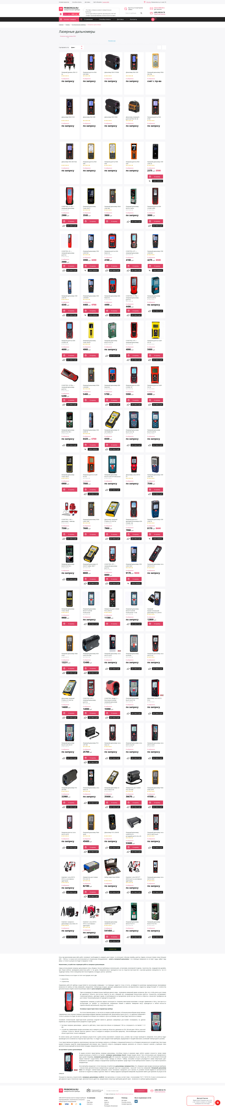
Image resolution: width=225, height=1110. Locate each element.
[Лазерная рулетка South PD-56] (155, 383)
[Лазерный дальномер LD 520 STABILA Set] (112, 785)
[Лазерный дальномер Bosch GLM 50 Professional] (112, 472)
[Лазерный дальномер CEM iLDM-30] (91, 427)
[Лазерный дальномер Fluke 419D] (69, 651)
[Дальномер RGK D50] (134, 70)
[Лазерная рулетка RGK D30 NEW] (91, 70)
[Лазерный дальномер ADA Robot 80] (112, 383)
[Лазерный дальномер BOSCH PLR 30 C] (155, 919)
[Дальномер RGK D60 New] (69, 159)
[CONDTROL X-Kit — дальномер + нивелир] (69, 517)
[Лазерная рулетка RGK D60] (91, 159)
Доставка (87, 2)
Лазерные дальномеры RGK (68, 36)
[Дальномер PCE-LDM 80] (112, 830)
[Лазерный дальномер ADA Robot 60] (112, 293)
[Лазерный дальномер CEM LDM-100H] (134, 562)
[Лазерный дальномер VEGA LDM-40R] (112, 204)
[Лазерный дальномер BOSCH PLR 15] (134, 919)
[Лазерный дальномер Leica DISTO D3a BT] (134, 740)
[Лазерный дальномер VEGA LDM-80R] (91, 383)
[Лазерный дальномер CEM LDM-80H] (91, 292)
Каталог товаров (70, 19)
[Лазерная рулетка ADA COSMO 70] (134, 383)
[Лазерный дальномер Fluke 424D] (91, 830)
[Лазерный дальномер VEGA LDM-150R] (91, 517)
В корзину (157, 176)
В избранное (65, 78)
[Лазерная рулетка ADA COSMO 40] (69, 338)
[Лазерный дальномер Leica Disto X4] (91, 785)
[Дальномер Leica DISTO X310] (155, 696)
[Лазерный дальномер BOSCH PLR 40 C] (69, 427)
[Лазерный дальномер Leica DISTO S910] (155, 875)
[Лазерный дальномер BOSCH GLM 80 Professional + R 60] (134, 604)
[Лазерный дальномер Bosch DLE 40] (134, 427)
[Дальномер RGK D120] (69, 114)
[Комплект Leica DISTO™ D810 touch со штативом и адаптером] (134, 875)
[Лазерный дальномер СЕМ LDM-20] (155, 158)
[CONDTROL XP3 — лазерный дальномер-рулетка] (112, 561)
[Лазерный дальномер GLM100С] (134, 651)
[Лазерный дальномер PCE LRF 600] (69, 785)
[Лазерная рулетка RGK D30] (134, 159)
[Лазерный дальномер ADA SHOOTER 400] (91, 651)
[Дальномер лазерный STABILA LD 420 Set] (69, 695)
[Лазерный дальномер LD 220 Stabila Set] (112, 427)
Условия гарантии (64, 2)
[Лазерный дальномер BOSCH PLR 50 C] (69, 562)
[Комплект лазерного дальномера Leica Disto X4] (69, 919)
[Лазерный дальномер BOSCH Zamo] (134, 204)
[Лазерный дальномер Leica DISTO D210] (112, 651)
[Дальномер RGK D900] (112, 114)
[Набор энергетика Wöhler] (112, 875)
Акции (106, 1100)
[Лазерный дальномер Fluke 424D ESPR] (155, 785)
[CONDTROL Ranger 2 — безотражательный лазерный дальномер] (112, 696)
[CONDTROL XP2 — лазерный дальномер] (134, 338)
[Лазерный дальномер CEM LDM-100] (155, 472)
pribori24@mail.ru (159, 7)
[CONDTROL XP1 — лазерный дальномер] (134, 249)
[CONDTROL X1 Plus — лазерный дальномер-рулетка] (134, 293)
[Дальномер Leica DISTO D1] (134, 472)
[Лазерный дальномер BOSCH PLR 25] (112, 338)
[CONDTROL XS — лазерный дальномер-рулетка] (69, 247)
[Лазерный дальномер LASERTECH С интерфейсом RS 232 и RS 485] (134, 830)
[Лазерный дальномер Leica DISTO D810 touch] (155, 830)
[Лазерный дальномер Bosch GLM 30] (155, 293)
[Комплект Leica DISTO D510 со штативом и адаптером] (69, 872)
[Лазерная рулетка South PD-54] (155, 338)
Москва (149, 2)
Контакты (133, 19)
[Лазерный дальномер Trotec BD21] (69, 472)
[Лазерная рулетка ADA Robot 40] (112, 249)
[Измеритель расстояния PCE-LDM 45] (112, 606)
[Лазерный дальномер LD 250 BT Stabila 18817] (91, 562)
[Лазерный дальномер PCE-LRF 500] (91, 740)
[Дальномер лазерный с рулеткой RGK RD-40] (134, 114)
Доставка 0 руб (71, 225)
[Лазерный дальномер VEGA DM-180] (155, 70)
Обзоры (106, 1104)
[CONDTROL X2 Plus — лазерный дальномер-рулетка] (69, 381)
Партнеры (90, 1102)
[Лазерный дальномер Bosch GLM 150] (134, 696)
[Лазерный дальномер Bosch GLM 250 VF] (69, 740)
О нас (88, 1100)
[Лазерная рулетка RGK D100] (155, 114)
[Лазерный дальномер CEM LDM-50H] (91, 248)
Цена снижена (157, 181)
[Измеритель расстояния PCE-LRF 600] (134, 785)
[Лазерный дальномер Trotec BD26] (69, 606)
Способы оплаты (77, 2)
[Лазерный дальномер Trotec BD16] (91, 338)
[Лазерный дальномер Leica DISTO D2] (155, 651)
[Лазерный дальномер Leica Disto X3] (112, 740)
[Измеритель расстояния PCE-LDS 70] (91, 875)
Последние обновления (111, 1106)
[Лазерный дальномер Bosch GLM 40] (155, 427)
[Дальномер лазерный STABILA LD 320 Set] (112, 517)
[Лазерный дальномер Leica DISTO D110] (155, 562)
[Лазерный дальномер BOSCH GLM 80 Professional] (91, 604)
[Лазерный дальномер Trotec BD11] (91, 204)
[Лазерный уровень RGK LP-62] (69, 70)
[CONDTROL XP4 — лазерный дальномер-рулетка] (91, 696)
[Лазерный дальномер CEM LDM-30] (69, 293)
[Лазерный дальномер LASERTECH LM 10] (112, 919)
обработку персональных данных (124, 1094)
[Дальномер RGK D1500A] (112, 70)
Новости (106, 1102)
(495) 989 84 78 (159, 12)
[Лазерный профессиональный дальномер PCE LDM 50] (155, 606)
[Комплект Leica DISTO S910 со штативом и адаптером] (91, 918)
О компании (88, 19)
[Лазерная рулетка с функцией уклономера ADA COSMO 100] (134, 517)
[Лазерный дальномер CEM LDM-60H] (155, 248)
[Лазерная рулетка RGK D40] (112, 159)
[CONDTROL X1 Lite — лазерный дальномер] (69, 204)
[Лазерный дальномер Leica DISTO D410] (155, 740)
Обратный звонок (159, 14)
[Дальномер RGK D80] (91, 114)
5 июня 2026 (105, 2)
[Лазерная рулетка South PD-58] (91, 472)
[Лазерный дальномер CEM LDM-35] (155, 517)
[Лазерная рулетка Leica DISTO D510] (69, 830)
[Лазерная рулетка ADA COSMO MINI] (155, 204)
